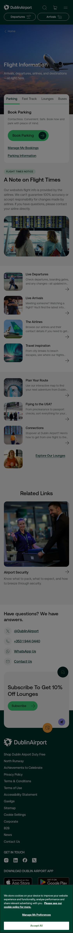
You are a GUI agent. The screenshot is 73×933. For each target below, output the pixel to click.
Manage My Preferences (36, 914)
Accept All (36, 925)
